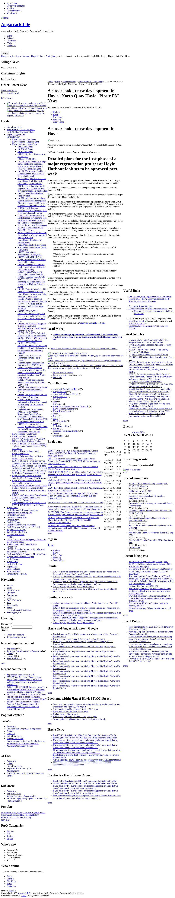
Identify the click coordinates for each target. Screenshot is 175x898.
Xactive (12, 891)
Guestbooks (12, 595)
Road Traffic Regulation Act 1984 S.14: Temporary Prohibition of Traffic (84, 735)
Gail (55, 401)
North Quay (58, 117)
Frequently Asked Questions (19, 610)
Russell (56, 428)
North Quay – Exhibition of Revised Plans (29, 241)
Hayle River (12, 566)
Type (50, 545)
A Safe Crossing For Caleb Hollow (22, 544)
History (35, 815)
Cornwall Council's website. (92, 323)
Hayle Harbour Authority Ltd (19, 512)
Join (8, 834)
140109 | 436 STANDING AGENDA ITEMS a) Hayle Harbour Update (28, 440)
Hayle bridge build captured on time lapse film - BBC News (31, 364)
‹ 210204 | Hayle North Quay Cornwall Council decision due (74, 365)
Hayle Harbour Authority (64, 409)
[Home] (5, 18)
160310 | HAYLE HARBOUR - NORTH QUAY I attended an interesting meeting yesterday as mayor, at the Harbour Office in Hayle (32, 282)
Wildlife (10, 537)
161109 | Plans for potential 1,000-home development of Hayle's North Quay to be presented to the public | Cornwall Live (32, 293)
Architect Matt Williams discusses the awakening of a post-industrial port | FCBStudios (32, 235)
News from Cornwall (10, 93)
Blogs (9, 588)
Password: (6, 627)
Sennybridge (58, 122)
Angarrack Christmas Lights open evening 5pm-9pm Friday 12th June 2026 (149, 405)
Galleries (10, 38)
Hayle (11, 56)
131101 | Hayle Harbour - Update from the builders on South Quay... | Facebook (29, 467)
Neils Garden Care (61, 426)
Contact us (11, 45)
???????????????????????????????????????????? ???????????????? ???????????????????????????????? (82, 763)
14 (147, 444)
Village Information (15, 738)
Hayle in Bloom (13, 522)
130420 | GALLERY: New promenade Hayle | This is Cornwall (29, 357)
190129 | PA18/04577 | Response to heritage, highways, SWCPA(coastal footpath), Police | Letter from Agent (32, 327)
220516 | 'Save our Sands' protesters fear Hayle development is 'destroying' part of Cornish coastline (32, 403)
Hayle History (13, 520)
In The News (6, 98)
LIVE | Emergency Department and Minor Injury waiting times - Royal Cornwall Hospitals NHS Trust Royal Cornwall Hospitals (150, 298)
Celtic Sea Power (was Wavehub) (21, 525)
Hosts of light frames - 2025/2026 (143, 586)
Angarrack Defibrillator (139, 352)
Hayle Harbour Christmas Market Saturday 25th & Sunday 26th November (29, 476)
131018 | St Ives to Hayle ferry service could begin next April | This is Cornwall (29, 462)
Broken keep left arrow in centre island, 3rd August (75, 716)
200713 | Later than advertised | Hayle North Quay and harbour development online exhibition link (32, 188)
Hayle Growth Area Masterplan (20, 556)
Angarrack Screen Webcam (140, 306)
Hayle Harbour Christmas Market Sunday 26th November (26, 481)
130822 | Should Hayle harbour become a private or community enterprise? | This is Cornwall (29, 446)
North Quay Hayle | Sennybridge (32, 245)
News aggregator (14, 612)
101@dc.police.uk (137, 323)
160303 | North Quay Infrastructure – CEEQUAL (30, 253)
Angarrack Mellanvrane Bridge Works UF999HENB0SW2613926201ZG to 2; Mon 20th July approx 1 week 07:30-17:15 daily (151, 384)
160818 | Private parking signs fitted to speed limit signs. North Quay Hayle (31, 382)
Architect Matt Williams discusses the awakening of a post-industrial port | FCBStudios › (85, 366)
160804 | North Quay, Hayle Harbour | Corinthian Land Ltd (31, 273)
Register (10, 836)
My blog (10, 8)
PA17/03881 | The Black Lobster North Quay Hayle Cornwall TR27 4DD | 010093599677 (32, 181)
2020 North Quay (25, 147)
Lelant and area (13, 569)
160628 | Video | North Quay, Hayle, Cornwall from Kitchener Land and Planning (32, 259)
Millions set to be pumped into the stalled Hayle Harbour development (85, 334)
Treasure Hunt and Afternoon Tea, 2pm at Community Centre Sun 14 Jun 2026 (147, 414)
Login (55, 375)
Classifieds (11, 41)
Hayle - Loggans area (16, 134)
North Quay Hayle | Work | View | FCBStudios (73, 586)
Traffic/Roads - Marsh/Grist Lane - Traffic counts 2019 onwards (75, 502)
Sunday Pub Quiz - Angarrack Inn (21, 796)
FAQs (9, 43)
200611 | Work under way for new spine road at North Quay (32, 395)
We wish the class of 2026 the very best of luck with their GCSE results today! (87, 760)
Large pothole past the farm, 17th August (70, 711)
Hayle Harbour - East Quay (24, 139)
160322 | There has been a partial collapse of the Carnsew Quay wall (26, 550)
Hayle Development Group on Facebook (70, 406)
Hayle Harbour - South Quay (24, 434)
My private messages (16, 6)
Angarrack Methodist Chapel (65, 394)
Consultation (134, 547)
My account (12, 3)
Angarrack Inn (13, 771)
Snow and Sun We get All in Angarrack (24, 651)
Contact (10, 653)
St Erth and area (13, 571)
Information (6, 817)
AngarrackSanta (60, 396)
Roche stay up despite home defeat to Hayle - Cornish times (79, 639)
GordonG (57, 404)
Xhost (23, 895)
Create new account (15, 635)
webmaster (57, 436)
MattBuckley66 (59, 421)
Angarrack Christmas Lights (19, 768)
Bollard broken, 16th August (65, 714)
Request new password (17, 637)
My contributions (14, 11)
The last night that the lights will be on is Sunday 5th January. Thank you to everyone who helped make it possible (150, 591)
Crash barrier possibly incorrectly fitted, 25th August (75, 709)
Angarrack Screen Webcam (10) (20, 675)
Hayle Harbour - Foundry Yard (25, 142)
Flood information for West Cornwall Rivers (148, 309)
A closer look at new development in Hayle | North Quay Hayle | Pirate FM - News (32, 227)
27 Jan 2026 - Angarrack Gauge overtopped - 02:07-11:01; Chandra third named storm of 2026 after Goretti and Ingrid (150, 564)
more (3, 663)
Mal (54, 418)
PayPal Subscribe (14, 600)
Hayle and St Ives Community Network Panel (26, 554)
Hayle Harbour (22, 56)
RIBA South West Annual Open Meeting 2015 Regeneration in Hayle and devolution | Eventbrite (29, 497)
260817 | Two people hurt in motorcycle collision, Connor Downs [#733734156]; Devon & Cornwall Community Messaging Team (73, 453)
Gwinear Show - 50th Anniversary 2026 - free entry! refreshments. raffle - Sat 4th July (149, 341)
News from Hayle (9, 90)
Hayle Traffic (12, 561)
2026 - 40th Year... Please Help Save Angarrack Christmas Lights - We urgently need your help (73, 467)
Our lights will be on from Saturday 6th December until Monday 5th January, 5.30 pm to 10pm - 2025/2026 (150, 571)
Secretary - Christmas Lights (65, 431)
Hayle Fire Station (14, 564)
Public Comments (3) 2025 (140, 491)
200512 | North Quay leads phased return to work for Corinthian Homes (32, 389)
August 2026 (139, 432)
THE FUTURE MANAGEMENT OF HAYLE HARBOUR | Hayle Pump (29, 503)
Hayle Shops (12, 507)
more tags (5, 820)
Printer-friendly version (63, 372)
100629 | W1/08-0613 (27, 159)
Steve (55, 433)
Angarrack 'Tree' (14, 793)
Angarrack (11, 648)
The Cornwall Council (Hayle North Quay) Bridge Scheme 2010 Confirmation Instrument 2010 (32, 419)
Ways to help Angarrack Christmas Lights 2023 (149, 596)
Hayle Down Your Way (17, 574)
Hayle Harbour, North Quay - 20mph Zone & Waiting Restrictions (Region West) (30, 411)
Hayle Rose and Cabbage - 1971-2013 (23, 527)
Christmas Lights (30, 812)
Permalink (57, 377)
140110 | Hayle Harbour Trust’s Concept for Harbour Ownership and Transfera (29, 472)
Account (10, 831)
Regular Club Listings (16, 529)
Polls (9, 602)
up (101, 365)
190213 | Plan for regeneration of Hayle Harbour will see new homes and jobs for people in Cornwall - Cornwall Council (86, 573)
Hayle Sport (12, 547)
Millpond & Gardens (15, 534)
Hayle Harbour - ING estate (24, 436)
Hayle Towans (13, 559)
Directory (11, 593)
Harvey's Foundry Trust (17, 517)
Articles (10, 585)
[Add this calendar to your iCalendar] (131, 470)
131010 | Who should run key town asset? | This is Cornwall (27, 457)
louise (55, 414)
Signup (10, 838)
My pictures (12, 13)
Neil (55, 423)
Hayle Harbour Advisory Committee (22, 510)
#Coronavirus (7, 812)
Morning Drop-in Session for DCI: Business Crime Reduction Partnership (85, 738)
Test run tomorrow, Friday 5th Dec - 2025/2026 (149, 576)
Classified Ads (13, 590)
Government (6, 815)
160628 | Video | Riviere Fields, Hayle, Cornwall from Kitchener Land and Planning (32, 267)
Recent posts (12, 605)
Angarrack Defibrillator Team (66, 389)
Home (3, 56)
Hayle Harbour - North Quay (43, 56)
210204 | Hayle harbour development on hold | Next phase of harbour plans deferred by (32, 210)
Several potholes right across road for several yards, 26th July (79, 719)
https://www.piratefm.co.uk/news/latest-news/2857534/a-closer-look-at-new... (84, 348)
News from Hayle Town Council (21, 129)
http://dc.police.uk (136, 321)
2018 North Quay (25, 151)
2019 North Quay (25, 149)
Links (9, 597)
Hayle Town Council (62, 411)
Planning (27, 817)
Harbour (16, 815)
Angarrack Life (15, 24)
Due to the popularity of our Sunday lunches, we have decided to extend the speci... (26, 742)
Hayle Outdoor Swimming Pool (20, 132)
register (64, 375)
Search (9, 607)
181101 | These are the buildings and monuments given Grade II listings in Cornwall (31, 173)
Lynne (56, 416)
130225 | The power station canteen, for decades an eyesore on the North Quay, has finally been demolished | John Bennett (32, 428)
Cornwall (11, 656)
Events (9, 36)
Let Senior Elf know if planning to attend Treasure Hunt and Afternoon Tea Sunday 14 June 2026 (150, 409)
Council (41, 812)
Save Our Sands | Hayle (17, 532)
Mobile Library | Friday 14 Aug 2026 (145, 401)
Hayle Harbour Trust (15, 515)
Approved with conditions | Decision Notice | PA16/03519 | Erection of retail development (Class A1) (151, 357)
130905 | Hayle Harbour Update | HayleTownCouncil (26, 452)
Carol (55, 399)
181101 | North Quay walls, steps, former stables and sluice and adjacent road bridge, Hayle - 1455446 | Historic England (32, 165)
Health (29, 815)
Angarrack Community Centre (20, 746)
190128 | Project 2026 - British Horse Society (148, 350)
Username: (6, 624)
